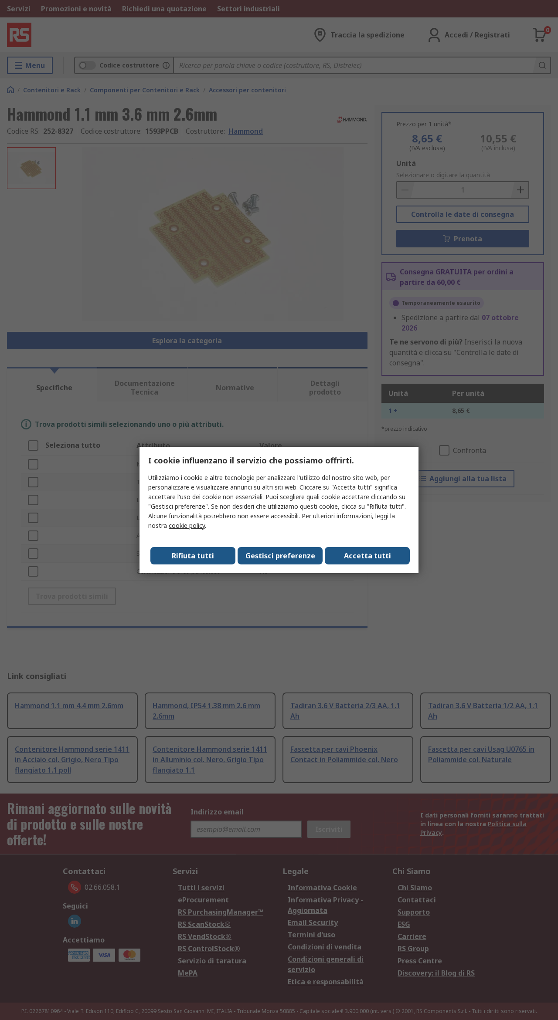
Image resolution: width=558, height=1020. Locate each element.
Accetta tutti (367, 556)
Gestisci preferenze (280, 556)
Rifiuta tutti (193, 556)
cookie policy (187, 525)
